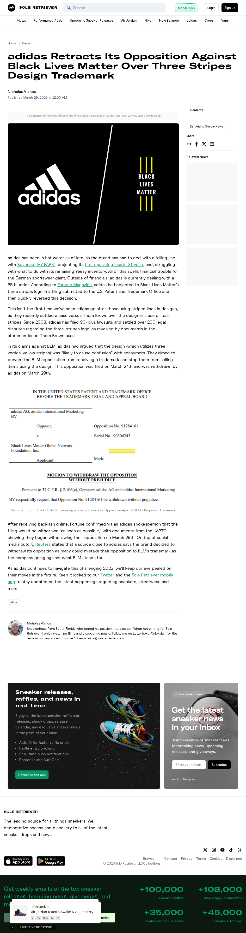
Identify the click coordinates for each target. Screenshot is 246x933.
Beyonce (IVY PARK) (36, 264)
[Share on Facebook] (196, 144)
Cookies (216, 858)
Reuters (43, 544)
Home (12, 43)
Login (211, 8)
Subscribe (219, 765)
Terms (201, 858)
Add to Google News (209, 126)
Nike (147, 20)
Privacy (186, 858)
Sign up (229, 8)
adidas (192, 20)
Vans (225, 20)
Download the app (32, 775)
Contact (170, 858)
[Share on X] (204, 144)
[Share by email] (211, 144)
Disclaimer (234, 858)
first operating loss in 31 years (114, 264)
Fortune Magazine (74, 284)
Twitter (107, 574)
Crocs (209, 20)
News (21, 20)
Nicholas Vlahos (22, 91)
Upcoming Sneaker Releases (91, 20)
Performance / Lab (48, 20)
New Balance (169, 20)
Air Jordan (129, 20)
